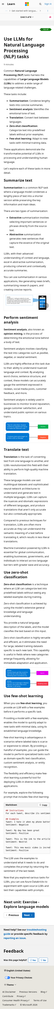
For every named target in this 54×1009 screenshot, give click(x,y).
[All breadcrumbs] (6, 10)
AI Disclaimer (9, 991)
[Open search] (40, 4)
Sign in (48, 3)
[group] (27, 830)
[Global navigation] (3, 4)
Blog (43, 991)
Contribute (7, 996)
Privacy (20, 996)
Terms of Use (39, 1000)
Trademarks (8, 1004)
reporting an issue (15, 938)
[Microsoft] (27, 4)
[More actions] (47, 10)
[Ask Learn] (50, 17)
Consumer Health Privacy (15, 1000)
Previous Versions (28, 991)
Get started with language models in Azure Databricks (25, 10)
